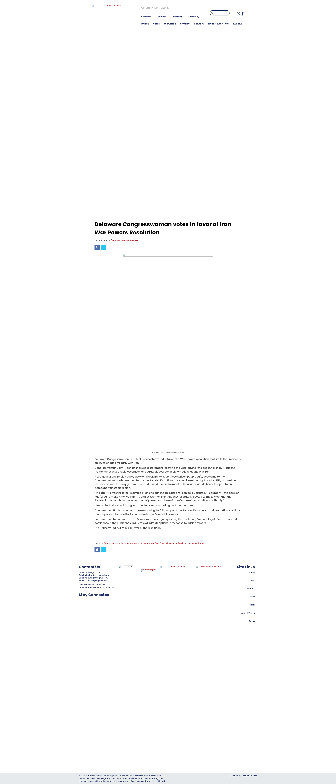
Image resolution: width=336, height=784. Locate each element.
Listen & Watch (248, 613)
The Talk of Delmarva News (125, 240)
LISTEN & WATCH (218, 23)
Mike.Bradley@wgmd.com (97, 575)
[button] (238, 13)
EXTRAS (237, 23)
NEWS (156, 23)
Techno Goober (249, 775)
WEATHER (170, 23)
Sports (185, 23)
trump (201, 543)
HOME (145, 23)
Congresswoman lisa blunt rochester (122, 543)
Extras (252, 621)
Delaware (145, 543)
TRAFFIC (199, 23)
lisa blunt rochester (187, 543)
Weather (250, 588)
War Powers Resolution (166, 543)
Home (252, 572)
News (252, 580)
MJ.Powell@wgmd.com (96, 580)
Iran (152, 543)
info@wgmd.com (93, 572)
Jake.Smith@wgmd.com (96, 578)
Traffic (251, 596)
